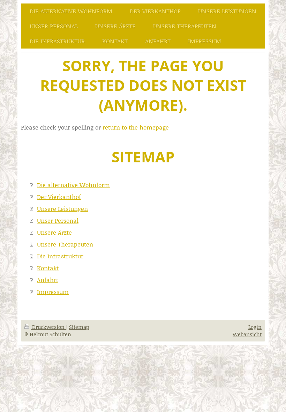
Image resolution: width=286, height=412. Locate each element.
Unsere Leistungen (62, 208)
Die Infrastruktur (60, 256)
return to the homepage (136, 127)
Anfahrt (47, 279)
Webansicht (247, 334)
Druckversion (48, 327)
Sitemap (79, 327)
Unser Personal (57, 220)
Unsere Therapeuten (65, 244)
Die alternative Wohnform (73, 185)
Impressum (53, 291)
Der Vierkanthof (59, 196)
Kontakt (48, 268)
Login (255, 327)
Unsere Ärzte (54, 232)
